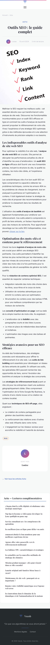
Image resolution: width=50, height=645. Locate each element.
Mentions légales (20, 632)
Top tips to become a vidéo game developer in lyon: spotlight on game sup (23, 515)
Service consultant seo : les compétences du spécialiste (22, 522)
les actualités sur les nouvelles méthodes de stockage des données (23, 556)
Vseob (27, 616)
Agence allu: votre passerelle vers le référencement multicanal (20, 543)
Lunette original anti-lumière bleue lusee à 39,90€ (22, 571)
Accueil (5, 15)
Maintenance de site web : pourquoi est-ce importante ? (22, 579)
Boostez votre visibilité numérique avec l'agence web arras (24, 587)
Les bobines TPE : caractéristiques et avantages (24, 550)
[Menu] (25, 7)
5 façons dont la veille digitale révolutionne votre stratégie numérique (25, 507)
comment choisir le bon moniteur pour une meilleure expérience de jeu (22, 535)
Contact (33, 632)
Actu (11, 15)
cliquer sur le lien (16, 231)
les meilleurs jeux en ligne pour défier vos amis (24, 529)
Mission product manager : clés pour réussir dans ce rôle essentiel (23, 564)
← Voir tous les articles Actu (14, 479)
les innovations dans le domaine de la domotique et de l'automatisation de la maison (24, 594)
